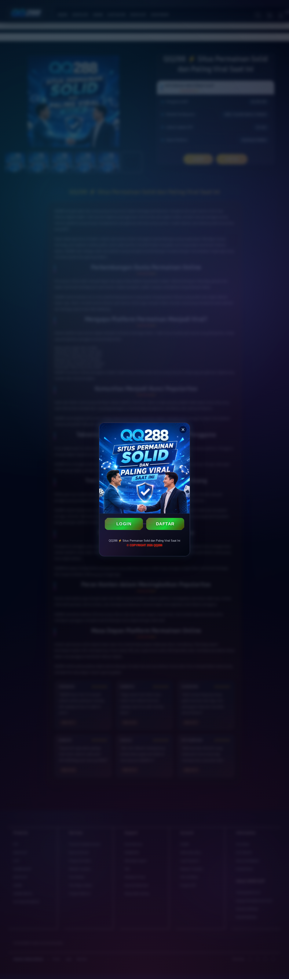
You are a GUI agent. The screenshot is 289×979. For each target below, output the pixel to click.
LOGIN (124, 523)
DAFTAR (165, 523)
